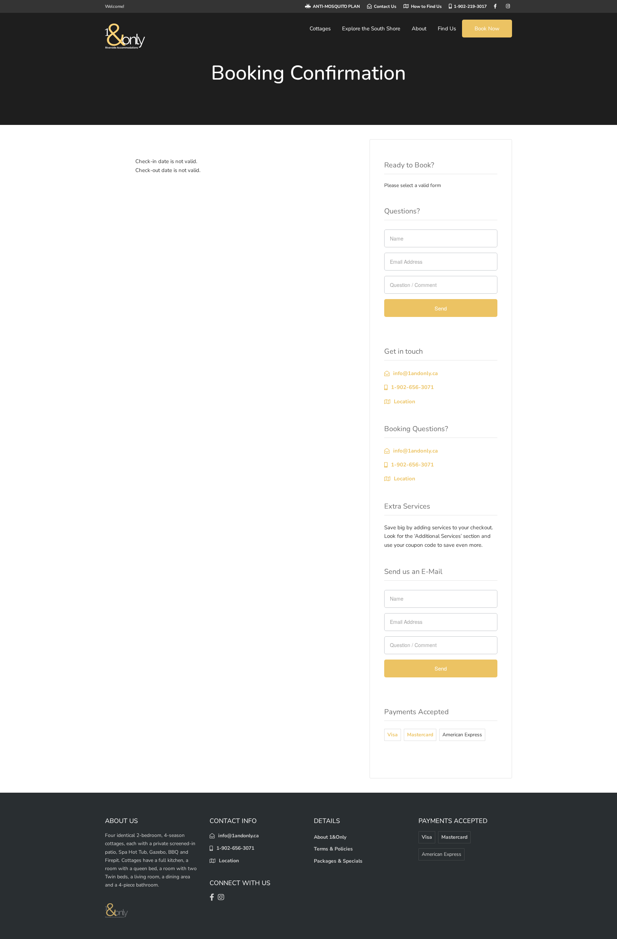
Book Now (487, 28)
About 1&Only (330, 837)
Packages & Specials (338, 861)
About (419, 28)
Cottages (320, 28)
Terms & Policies (333, 848)
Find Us (447, 28)
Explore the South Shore (371, 28)
